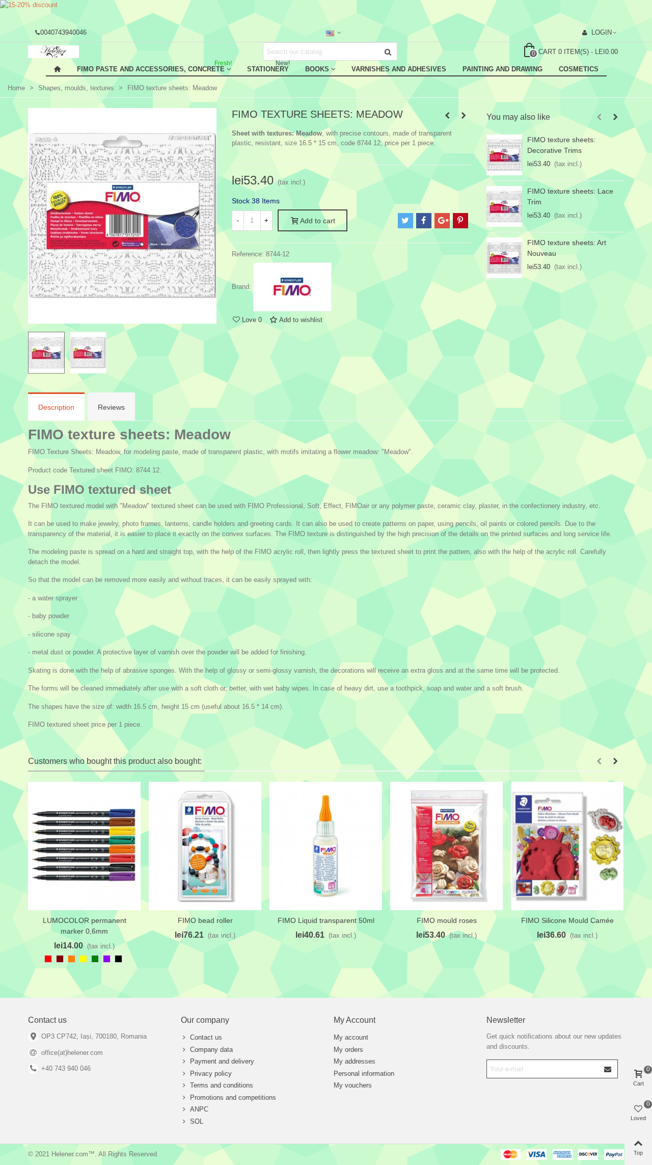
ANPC (199, 1109)
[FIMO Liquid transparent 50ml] (325, 846)
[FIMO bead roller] (205, 846)
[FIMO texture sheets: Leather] (463, 115)
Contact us (206, 1037)
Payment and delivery (222, 1061)
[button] (599, 117)
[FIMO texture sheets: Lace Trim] (504, 206)
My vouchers (353, 1085)
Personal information (364, 1073)
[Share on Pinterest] (460, 220)
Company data (211, 1049)
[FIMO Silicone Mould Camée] (567, 846)
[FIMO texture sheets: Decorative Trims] (504, 155)
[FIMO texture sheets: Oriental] (447, 115)
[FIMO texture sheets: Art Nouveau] (504, 257)
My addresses (354, 1061)
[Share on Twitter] (405, 220)
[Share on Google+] (442, 220)
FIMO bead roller (205, 920)
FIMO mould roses (447, 920)
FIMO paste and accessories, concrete (154, 67)
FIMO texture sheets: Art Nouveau (566, 248)
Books (317, 69)
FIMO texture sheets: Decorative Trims (561, 145)
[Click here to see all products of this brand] (292, 286)
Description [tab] (56, 407)
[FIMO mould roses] (446, 846)
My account (351, 1037)
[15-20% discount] (326, 11)
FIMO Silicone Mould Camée (567, 920)
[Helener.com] (84, 51)
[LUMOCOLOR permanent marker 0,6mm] (84, 846)
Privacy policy (211, 1073)
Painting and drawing (502, 69)
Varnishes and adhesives (398, 69)
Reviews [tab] (111, 407)
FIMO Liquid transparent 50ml (326, 920)
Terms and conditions (221, 1085)
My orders (348, 1049)
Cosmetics (579, 69)
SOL (196, 1121)
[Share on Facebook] (423, 220)
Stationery (268, 67)
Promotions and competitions (233, 1097)
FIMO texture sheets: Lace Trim (570, 196)
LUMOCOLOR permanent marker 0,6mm (84, 925)
